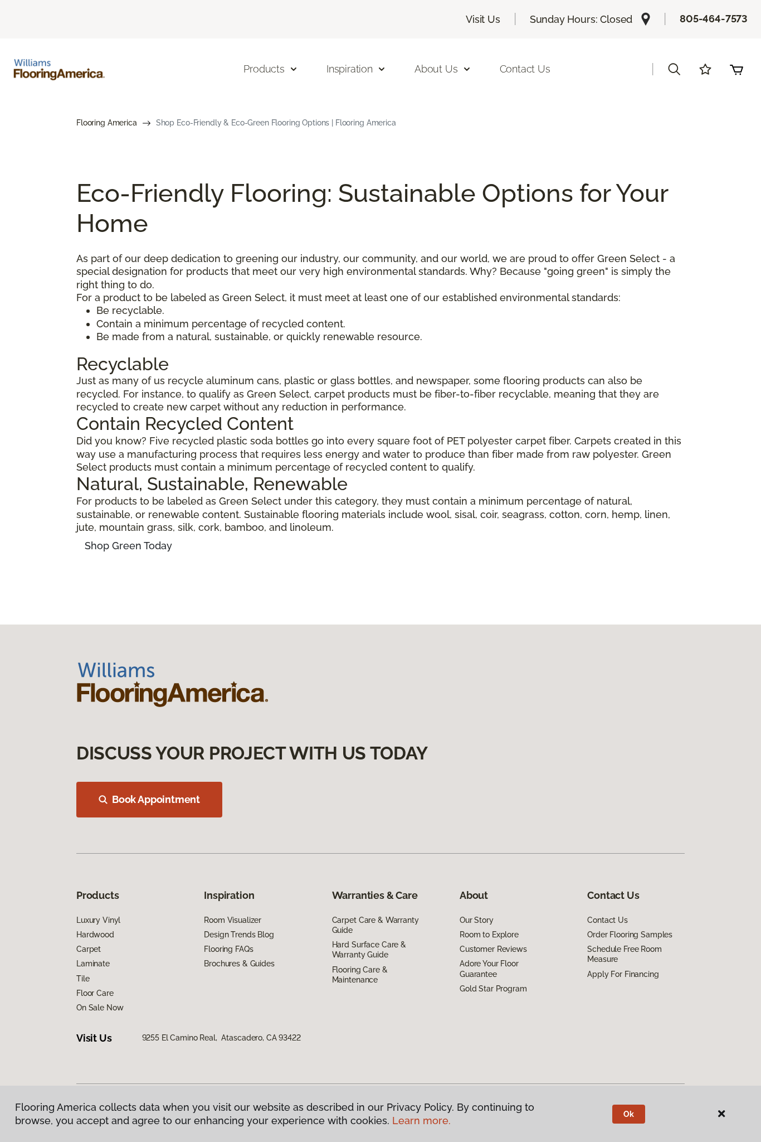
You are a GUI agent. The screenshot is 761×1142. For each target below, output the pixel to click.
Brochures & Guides (239, 963)
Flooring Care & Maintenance (360, 974)
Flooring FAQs (228, 949)
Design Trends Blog (239, 934)
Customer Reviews (493, 949)
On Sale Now (99, 1007)
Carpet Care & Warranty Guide (375, 925)
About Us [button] (436, 69)
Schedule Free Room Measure (624, 954)
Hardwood (95, 934)
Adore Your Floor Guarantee (489, 968)
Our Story (477, 920)
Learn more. (421, 1120)
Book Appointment (156, 799)
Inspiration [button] (349, 69)
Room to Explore (489, 934)
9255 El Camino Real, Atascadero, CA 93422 (221, 1037)
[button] (674, 69)
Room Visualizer (232, 920)
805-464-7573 (714, 19)
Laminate (93, 963)
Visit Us (483, 19)
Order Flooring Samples (629, 934)
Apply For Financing (622, 974)
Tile (82, 978)
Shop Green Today (128, 545)
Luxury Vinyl (98, 920)
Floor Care (95, 993)
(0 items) (736, 69)
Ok (628, 1114)
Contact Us (525, 69)
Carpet (88, 949)
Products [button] (264, 69)
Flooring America (106, 122)
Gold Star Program (493, 988)
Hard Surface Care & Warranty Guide (369, 949)
